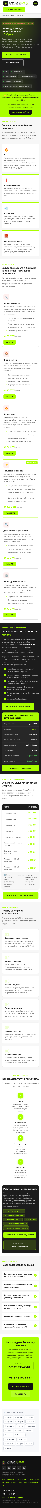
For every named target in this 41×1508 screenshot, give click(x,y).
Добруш (9, 1417)
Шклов (9, 1448)
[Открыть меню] (35, 3)
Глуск (21, 1444)
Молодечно (10, 1426)
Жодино (31, 1422)
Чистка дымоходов (8, 1479)
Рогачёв (9, 1435)
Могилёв (20, 1417)
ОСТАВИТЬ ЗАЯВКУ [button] (20, 1386)
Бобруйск (20, 1422)
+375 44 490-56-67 (20, 1377)
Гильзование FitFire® (9, 1483)
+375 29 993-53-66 (20, 1246)
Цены (20, 1483)
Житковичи (10, 1444)
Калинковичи (11, 1439)
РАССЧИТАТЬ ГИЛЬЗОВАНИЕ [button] (18, 706)
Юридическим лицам (31, 1483)
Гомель (30, 1417)
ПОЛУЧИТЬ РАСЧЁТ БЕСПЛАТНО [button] (20, 895)
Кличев (30, 1444)
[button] (20, 112)
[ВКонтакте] (19, 1468)
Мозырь (19, 1430)
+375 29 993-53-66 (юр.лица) (12, 1497)
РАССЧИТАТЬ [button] (10, 513)
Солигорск (31, 1426)
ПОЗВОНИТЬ (20, 1394)
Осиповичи (20, 1435)
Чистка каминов (22, 1479)
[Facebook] (4, 1468)
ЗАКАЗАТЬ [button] (9, 342)
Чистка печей (34, 1479)
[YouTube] (14, 1468)
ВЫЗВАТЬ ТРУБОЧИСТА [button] (16, 55)
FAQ (3, 1486)
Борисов (9, 1422)
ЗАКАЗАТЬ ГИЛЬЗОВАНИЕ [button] (20, 768)
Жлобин (9, 1430)
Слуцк (21, 1426)
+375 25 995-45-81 (18, 1367)
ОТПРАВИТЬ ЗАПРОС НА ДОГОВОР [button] (20, 1235)
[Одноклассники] (24, 1468)
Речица (29, 1430)
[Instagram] (9, 1468)
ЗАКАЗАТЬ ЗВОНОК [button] (14, 9)
